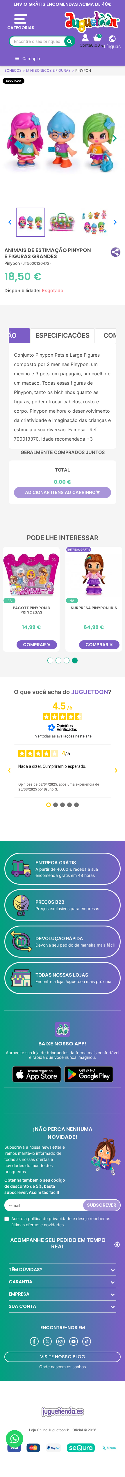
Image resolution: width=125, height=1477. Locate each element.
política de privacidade (50, 1218)
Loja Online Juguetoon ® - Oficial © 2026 (62, 1430)
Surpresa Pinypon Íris (87, 608)
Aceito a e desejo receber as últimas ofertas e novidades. (60, 1221)
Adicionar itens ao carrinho (62, 492)
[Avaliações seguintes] (116, 771)
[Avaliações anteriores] (9, 771)
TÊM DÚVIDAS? (25, 1269)
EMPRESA (19, 1294)
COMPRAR (30, 645)
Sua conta (22, 1306)
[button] (115, 252)
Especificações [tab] (62, 335)
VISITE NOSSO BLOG (62, 1356)
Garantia (20, 1281)
